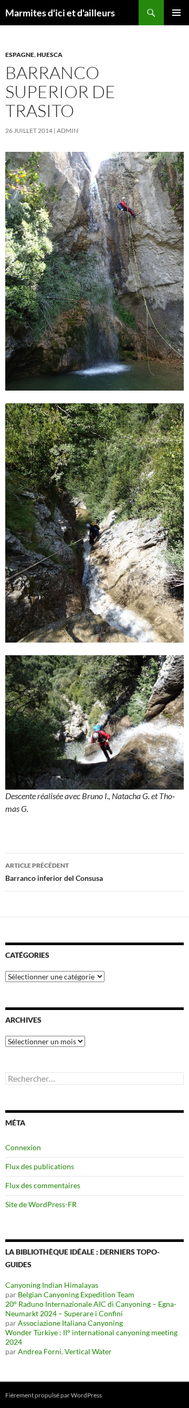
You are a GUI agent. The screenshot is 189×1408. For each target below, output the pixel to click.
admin (67, 130)
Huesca (49, 55)
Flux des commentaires (42, 1185)
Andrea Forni (39, 1351)
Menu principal (176, 12)
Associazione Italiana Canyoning (70, 1322)
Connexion (23, 1147)
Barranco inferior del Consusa (54, 871)
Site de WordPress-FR (41, 1204)
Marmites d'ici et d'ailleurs (60, 12)
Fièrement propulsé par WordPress (53, 1395)
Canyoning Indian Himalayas (51, 1284)
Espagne (19, 55)
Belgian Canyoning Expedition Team (76, 1294)
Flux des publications (39, 1166)
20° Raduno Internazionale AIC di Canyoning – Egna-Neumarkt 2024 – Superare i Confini (90, 1308)
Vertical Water (88, 1351)
